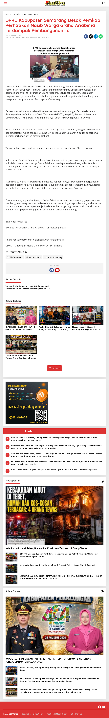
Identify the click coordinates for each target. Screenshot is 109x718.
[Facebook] (51, 270)
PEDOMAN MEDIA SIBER (57, 714)
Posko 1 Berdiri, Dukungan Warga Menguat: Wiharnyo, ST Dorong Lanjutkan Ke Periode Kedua (54, 328)
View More (54, 368)
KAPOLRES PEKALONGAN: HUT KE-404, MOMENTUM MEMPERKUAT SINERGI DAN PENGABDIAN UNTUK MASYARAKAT (21, 328)
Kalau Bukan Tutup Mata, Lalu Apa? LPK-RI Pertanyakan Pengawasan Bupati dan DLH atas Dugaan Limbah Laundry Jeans (54, 438)
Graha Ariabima (33, 257)
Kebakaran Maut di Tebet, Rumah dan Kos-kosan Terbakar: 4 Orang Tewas (46, 548)
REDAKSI (25, 714)
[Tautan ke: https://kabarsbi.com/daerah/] (102, 591)
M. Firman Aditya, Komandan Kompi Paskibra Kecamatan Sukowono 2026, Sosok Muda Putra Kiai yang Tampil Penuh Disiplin (56, 462)
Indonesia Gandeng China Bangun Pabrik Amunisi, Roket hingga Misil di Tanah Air (58, 565)
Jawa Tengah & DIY (33, 37)
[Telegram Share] (96, 36)
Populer (29, 431)
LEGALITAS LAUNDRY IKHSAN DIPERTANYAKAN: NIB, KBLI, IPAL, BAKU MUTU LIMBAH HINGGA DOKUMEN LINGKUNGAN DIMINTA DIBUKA (61, 577)
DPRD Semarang (15, 257)
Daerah (8, 37)
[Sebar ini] (86, 36)
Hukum (22, 37)
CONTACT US (76, 714)
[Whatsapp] (100, 36)
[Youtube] (57, 270)
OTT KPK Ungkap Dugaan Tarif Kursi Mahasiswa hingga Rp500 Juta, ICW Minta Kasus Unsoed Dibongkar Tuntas (59, 555)
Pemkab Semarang (53, 257)
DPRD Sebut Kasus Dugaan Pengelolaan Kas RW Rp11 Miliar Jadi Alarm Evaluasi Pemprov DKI (54, 470)
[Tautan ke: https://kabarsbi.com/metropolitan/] (102, 481)
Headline (15, 37)
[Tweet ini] (91, 36)
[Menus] (5, 3)
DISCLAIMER (38, 714)
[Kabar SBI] (55, 3)
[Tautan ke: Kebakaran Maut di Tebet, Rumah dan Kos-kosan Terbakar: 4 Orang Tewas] (54, 515)
